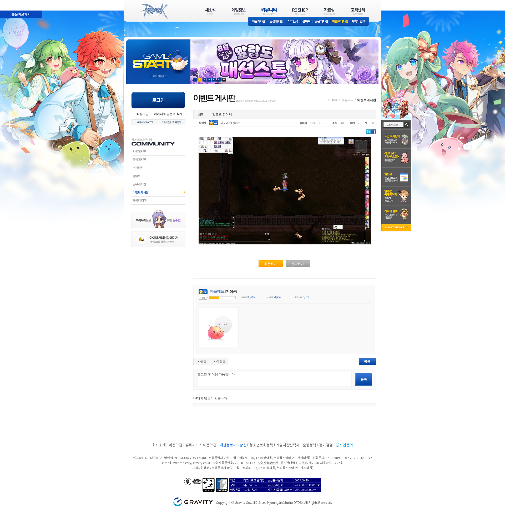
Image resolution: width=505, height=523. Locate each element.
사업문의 (346, 444)
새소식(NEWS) (210, 11)
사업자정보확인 (267, 462)
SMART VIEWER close (396, 228)
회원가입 (142, 114)
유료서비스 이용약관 (200, 444)
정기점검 (325, 444)
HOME (333, 100)
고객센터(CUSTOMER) (358, 11)
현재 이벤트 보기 (224, 80)
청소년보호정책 (261, 444)
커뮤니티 (347, 100)
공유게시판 (321, 22)
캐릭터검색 (158, 200)
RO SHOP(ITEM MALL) (300, 11)
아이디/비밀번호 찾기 (168, 114)
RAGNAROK (154, 11)
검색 (407, 125)
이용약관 (175, 444)
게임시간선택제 (288, 444)
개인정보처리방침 (233, 444)
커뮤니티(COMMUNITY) (269, 11)
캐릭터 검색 (360, 22)
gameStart (158, 56)
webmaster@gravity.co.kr (191, 462)
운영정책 (309, 444)
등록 (364, 379)
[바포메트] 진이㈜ (230, 122)
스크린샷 (292, 22)
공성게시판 (276, 22)
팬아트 (306, 22)
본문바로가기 (9, 2)
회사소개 (159, 444)
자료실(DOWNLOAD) (329, 11)
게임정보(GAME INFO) (238, 11)
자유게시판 (257, 22)
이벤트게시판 (340, 22)
